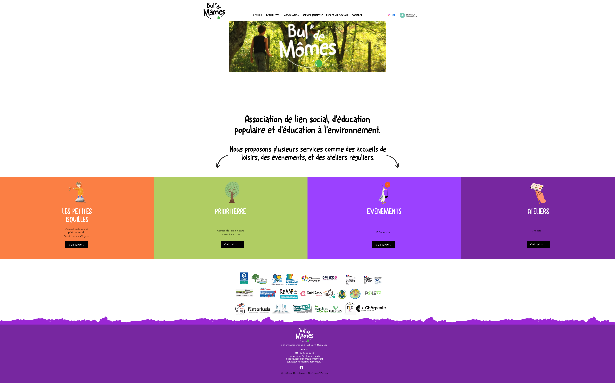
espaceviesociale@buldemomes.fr (304, 359)
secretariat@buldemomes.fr (304, 356)
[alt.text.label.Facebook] (301, 367)
